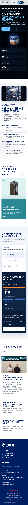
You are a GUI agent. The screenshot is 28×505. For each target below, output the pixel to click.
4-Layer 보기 (6, 28)
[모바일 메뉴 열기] (25, 2)
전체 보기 (4, 351)
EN (22, 2)
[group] (14, 53)
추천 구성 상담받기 (14, 329)
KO (19, 2)
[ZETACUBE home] (5, 2)
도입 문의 (14, 2)
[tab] (14, 255)
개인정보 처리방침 (14, 490)
